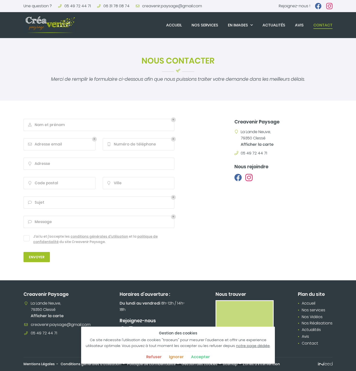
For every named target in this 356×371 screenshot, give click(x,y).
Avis (299, 25)
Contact (323, 25)
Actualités (274, 25)
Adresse (39, 163)
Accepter (200, 357)
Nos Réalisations (317, 323)
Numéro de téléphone (132, 144)
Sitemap (230, 364)
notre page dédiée (253, 345)
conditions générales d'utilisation (99, 236)
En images (238, 25)
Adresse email (45, 144)
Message (40, 221)
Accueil (174, 25)
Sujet (36, 202)
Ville (115, 183)
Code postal (43, 183)
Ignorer (176, 357)
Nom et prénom (46, 124)
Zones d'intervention (261, 364)
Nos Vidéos (312, 317)
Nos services (205, 25)
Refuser (154, 357)
